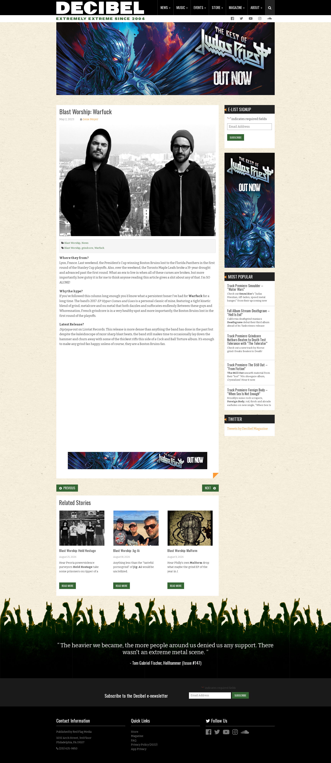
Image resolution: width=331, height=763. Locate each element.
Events (199, 7)
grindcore (87, 247)
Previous (68, 488)
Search (271, 11)
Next (209, 488)
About (255, 7)
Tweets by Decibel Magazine (247, 428)
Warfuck (99, 247)
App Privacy (138, 749)
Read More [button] (67, 586)
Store (216, 7)
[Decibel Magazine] (100, 7)
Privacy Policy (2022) (144, 744)
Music (181, 7)
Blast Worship (72, 242)
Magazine (236, 7)
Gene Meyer (90, 119)
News (165, 7)
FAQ (133, 740)
